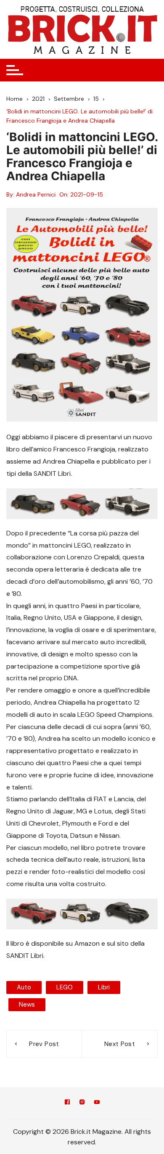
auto (24, 987)
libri (104, 987)
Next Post (119, 1044)
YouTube (96, 1103)
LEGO (64, 987)
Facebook (67, 1103)
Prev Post (44, 1044)
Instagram (82, 1103)
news (27, 1004)
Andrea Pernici (36, 194)
